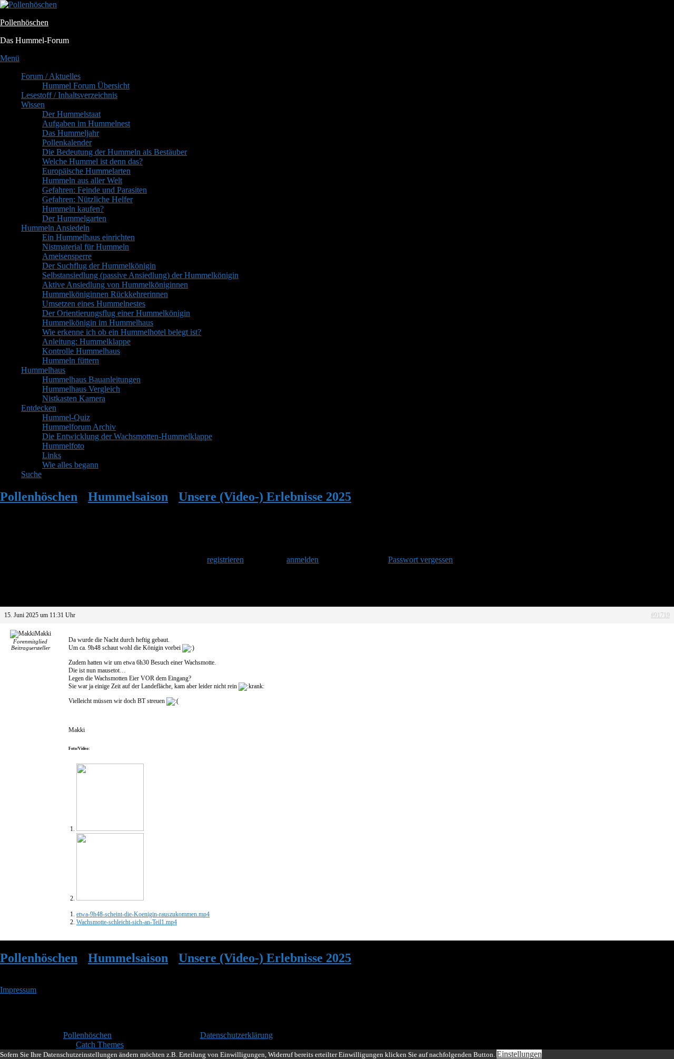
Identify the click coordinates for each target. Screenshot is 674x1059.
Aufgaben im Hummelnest (86, 123)
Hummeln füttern (70, 360)
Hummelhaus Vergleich (81, 388)
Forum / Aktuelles (51, 76)
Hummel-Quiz (66, 417)
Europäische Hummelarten (86, 170)
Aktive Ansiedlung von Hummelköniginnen (115, 284)
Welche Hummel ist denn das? (92, 161)
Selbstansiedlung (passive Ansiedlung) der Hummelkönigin (140, 275)
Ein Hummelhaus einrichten (88, 237)
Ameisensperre (67, 256)
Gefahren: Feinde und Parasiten (94, 189)
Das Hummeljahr (70, 132)
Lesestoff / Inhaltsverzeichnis (69, 95)
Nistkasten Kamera (73, 398)
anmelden (302, 559)
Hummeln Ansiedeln (55, 227)
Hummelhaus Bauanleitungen (91, 379)
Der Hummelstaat (71, 114)
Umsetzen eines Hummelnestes (93, 303)
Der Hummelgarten (74, 218)
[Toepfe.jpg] (110, 898)
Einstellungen (519, 1054)
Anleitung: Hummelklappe (86, 341)
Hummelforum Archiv (79, 426)
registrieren (225, 559)
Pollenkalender (67, 142)
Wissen (33, 104)
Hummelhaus (43, 369)
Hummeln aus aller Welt (82, 180)
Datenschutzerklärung (236, 1035)
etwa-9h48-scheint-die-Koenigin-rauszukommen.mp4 (143, 914)
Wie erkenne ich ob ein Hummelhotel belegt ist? (121, 332)
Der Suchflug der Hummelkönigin (99, 265)
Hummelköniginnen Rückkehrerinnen (105, 294)
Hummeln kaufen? (73, 208)
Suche (31, 474)
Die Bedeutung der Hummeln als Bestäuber (114, 151)
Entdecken (38, 407)
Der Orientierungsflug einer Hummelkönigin (116, 313)
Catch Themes (100, 1044)
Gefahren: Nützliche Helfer (87, 199)
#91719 (660, 615)
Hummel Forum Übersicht (86, 85)
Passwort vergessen (420, 559)
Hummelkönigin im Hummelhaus (97, 322)
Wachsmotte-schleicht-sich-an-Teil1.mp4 (126, 922)
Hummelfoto (63, 445)
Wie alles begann (70, 464)
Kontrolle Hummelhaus (81, 351)
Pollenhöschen (24, 22)
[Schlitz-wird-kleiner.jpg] (110, 829)
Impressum (18, 989)
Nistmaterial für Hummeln (85, 246)
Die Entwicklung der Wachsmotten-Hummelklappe (127, 436)
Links (51, 455)
